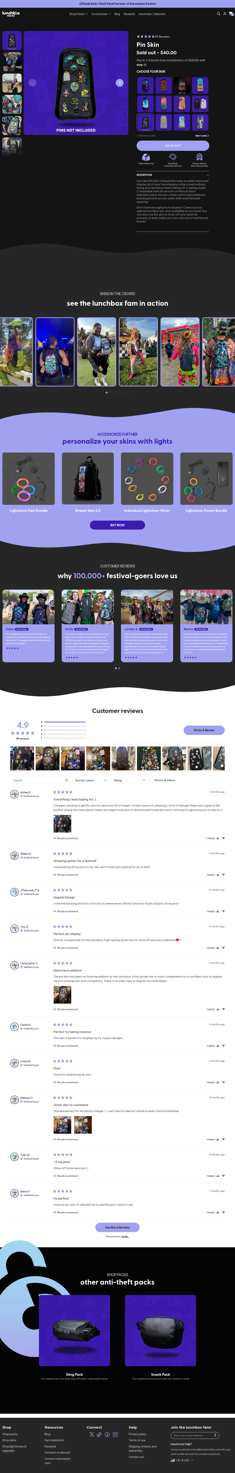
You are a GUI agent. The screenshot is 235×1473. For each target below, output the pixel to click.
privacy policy (137, 1434)
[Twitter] (92, 1435)
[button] (120, 83)
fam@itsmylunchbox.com (207, 1449)
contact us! (136, 1457)
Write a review (204, 730)
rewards (50, 1446)
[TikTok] (99, 1435)
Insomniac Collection (152, 14)
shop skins (9, 1440)
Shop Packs (77, 14)
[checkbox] (167, 780)
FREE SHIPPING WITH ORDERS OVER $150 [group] (117, 4)
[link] (153, 36)
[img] (29, 795)
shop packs (10, 1434)
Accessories (99, 14)
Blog (117, 14)
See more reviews (117, 1227)
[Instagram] (115, 1435)
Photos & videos (165, 780)
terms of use (137, 1440)
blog (47, 1434)
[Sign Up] (215, 1435)
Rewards (129, 14)
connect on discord (57, 1452)
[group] (74, 1337)
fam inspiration (54, 1440)
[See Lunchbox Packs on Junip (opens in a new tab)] (125, 1236)
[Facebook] (107, 1435)
